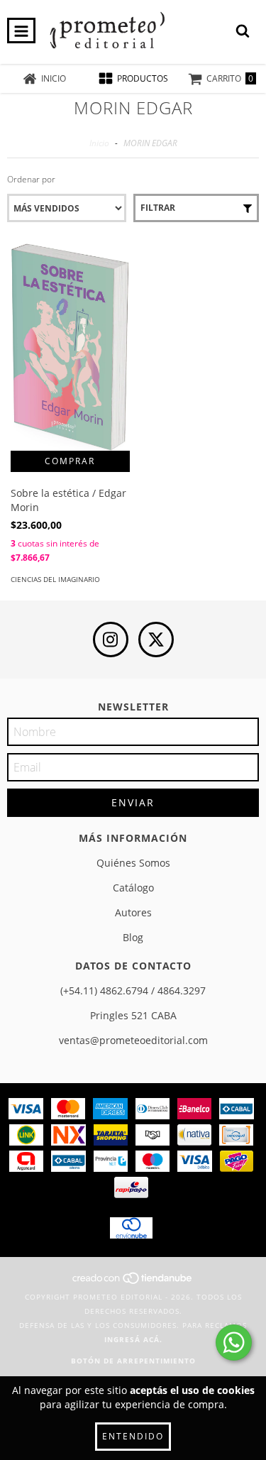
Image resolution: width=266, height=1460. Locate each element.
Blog (133, 937)
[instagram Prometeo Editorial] (110, 639)
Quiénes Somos (133, 862)
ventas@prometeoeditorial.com (133, 1040)
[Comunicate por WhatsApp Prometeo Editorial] (234, 1342)
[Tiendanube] (133, 1283)
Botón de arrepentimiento (133, 1361)
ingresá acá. (133, 1339)
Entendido (133, 1436)
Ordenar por (31, 179)
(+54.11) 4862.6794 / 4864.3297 (133, 990)
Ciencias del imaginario (55, 579)
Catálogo (133, 887)
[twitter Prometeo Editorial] (156, 639)
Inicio (99, 143)
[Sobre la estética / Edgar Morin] (70, 347)
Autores (133, 912)
